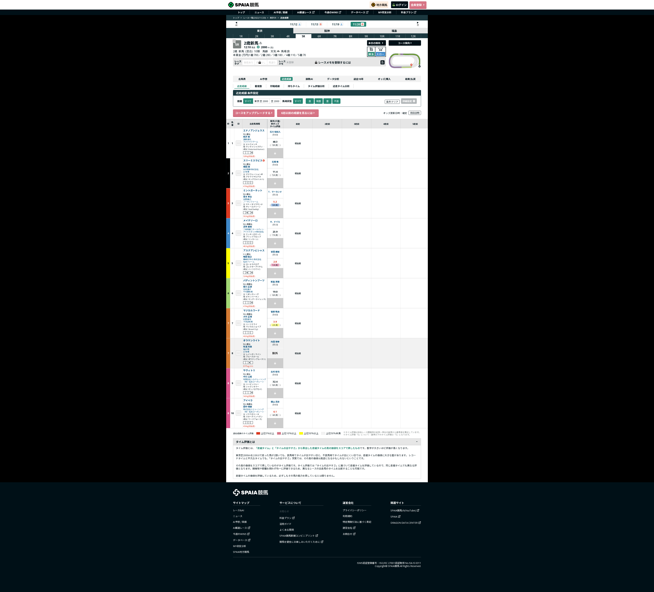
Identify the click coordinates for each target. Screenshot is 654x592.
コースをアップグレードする (252, 113)
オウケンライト (251, 340)
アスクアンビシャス (253, 250)
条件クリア (392, 101)
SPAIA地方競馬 (241, 552)
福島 (394, 31)
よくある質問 (286, 529)
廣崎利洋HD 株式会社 (252, 259)
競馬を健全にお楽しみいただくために (299, 541)
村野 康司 (247, 319)
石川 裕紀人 (275, 131)
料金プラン (407, 12)
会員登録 (416, 5)
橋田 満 (246, 166)
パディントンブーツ (253, 280)
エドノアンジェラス (253, 130)
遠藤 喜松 (247, 139)
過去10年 (358, 79)
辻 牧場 (246, 171)
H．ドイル (275, 221)
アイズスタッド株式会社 (253, 231)
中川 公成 (247, 376)
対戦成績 (275, 86)
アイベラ (248, 400)
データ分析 (333, 79)
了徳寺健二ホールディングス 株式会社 (254, 229)
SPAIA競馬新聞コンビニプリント (297, 535)
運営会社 (347, 527)
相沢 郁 (246, 136)
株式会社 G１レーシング (253, 409)
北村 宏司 (275, 371)
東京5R (273, 17)
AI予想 (263, 79)
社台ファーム (248, 261)
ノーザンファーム (250, 201)
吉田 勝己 (247, 199)
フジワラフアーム (250, 141)
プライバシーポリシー (355, 510)
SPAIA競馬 (393, 566)
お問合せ (347, 534)
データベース (358, 12)
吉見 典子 (247, 289)
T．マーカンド (275, 191)
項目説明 (414, 113)
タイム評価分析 (316, 86)
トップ (241, 12)
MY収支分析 (384, 12)
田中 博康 (247, 406)
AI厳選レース (304, 12)
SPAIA (394, 516)
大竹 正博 (247, 316)
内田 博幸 (275, 341)
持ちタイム (294, 86)
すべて (298, 101)
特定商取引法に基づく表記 (357, 522)
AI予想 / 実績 (280, 12)
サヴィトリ (249, 370)
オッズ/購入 (384, 79)
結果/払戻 (410, 79)
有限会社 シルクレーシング (254, 379)
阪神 (327, 31)
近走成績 (286, 79)
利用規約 (347, 516)
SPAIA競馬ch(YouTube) (403, 510)
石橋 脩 (275, 161)
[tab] (242, 86)
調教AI (309, 79)
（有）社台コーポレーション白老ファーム (254, 381)
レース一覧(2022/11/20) (254, 17)
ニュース (259, 12)
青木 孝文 (247, 196)
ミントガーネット (252, 190)
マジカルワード (251, 310)
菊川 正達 (247, 286)
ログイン (401, 5)
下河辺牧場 (248, 321)
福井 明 (246, 349)
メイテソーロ (250, 220)
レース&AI (238, 510)
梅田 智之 (247, 256)
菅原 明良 (275, 311)
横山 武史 (275, 401)
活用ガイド (285, 524)
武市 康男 (247, 226)
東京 (259, 31)
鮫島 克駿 (275, 281)
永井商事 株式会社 (251, 169)
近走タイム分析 (341, 86)
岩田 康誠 (275, 251)
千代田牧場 (248, 291)
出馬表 (242, 79)
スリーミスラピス (252, 160)
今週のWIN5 (331, 12)
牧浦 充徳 (247, 346)
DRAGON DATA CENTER (404, 522)
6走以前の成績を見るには (297, 113)
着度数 (258, 86)
